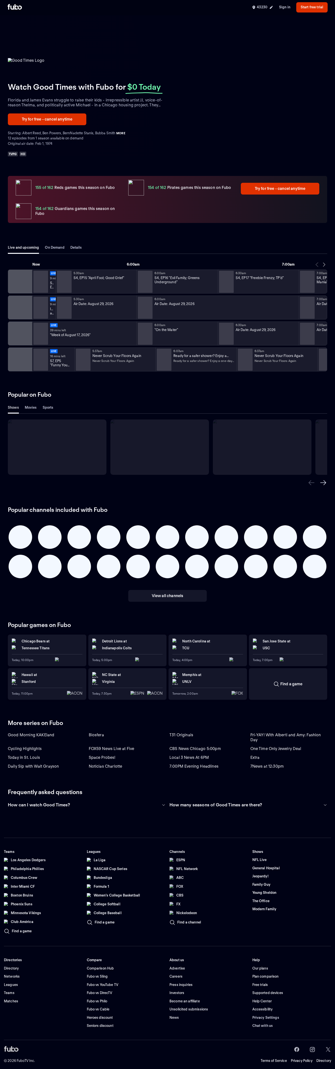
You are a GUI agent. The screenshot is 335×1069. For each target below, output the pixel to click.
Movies (31, 407)
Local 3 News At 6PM (189, 757)
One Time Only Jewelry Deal (275, 748)
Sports (48, 407)
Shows (13, 407)
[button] (311, 483)
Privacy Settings (265, 1018)
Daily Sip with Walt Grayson (33, 766)
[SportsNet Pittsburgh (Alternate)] (19, 333)
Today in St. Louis (24, 757)
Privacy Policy (301, 1061)
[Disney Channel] (19, 281)
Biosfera (96, 735)
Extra (255, 757)
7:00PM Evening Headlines (194, 766)
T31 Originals (181, 735)
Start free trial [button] (312, 7)
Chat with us (262, 1026)
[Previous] (317, 265)
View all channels (167, 595)
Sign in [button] (284, 7)
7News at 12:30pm (267, 766)
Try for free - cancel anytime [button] (47, 119)
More (120, 133)
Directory (323, 1061)
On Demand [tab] (54, 247)
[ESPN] (19, 307)
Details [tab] (76, 247)
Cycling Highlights (25, 748)
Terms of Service (274, 1061)
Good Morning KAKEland (31, 735)
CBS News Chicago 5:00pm (195, 748)
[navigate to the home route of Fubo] (14, 7)
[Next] (324, 265)
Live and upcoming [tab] (23, 247)
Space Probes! (102, 757)
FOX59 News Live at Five (111, 748)
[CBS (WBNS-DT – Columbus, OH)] (19, 359)
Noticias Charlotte (105, 766)
